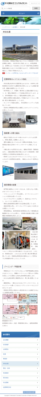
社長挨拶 (5, 344)
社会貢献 (5, 382)
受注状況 (5, 377)
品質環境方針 (7, 387)
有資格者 (5, 373)
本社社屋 (5, 363)
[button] (20, 13)
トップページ (6, 27)
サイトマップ (34, 3)
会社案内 (14, 27)
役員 (4, 354)
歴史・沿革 (6, 368)
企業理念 (5, 349)
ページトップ (30, 392)
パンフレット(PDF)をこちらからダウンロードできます (21, 73)
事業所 (5, 359)
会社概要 (5, 340)
